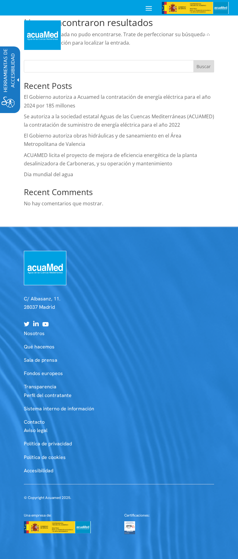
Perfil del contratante (48, 395)
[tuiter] (26, 324)
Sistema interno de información (59, 408)
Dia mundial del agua (48, 174)
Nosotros (34, 333)
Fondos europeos (43, 373)
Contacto (34, 422)
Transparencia (40, 386)
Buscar (203, 66)
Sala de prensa (40, 360)
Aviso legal (35, 430)
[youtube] (45, 324)
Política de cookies (45, 457)
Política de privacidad (48, 443)
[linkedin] (36, 324)
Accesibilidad (38, 470)
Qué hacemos (39, 346)
